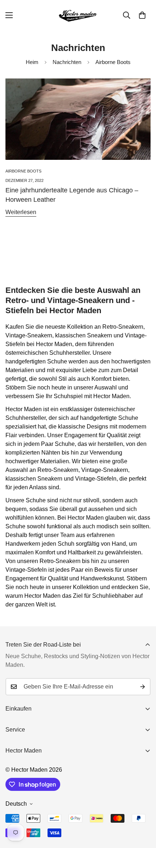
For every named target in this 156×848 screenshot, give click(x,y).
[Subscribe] (143, 686)
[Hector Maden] (78, 15)
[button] (142, 15)
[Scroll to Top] (143, 809)
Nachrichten (67, 62)
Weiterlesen (20, 212)
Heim (32, 62)
